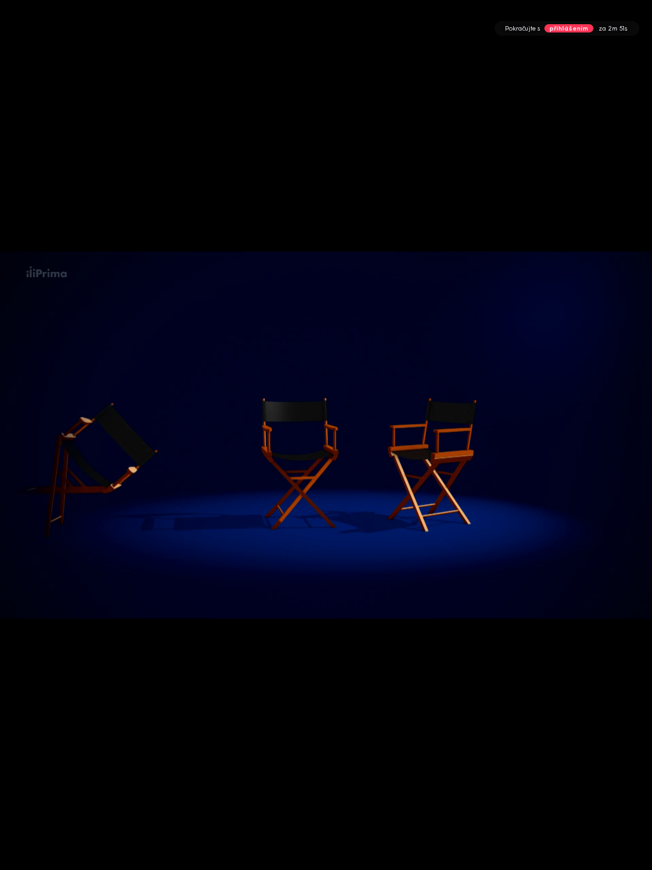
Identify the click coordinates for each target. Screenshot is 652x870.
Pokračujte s (566, 28)
